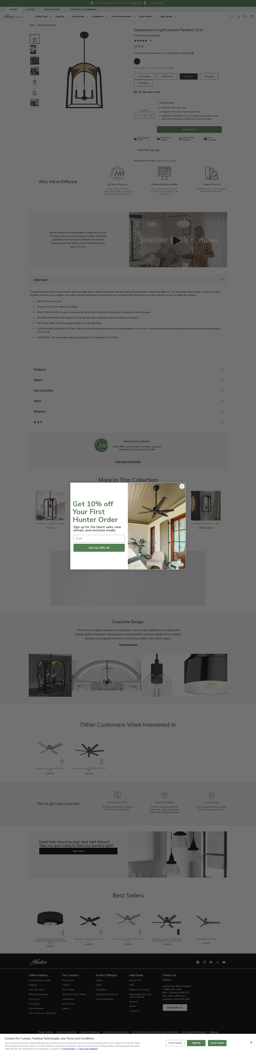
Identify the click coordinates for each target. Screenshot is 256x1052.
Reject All (196, 1043)
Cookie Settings (175, 1043)
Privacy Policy (69, 1049)
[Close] (251, 1042)
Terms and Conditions (88, 1049)
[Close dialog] (182, 486)
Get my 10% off (99, 548)
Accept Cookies (217, 1043)
